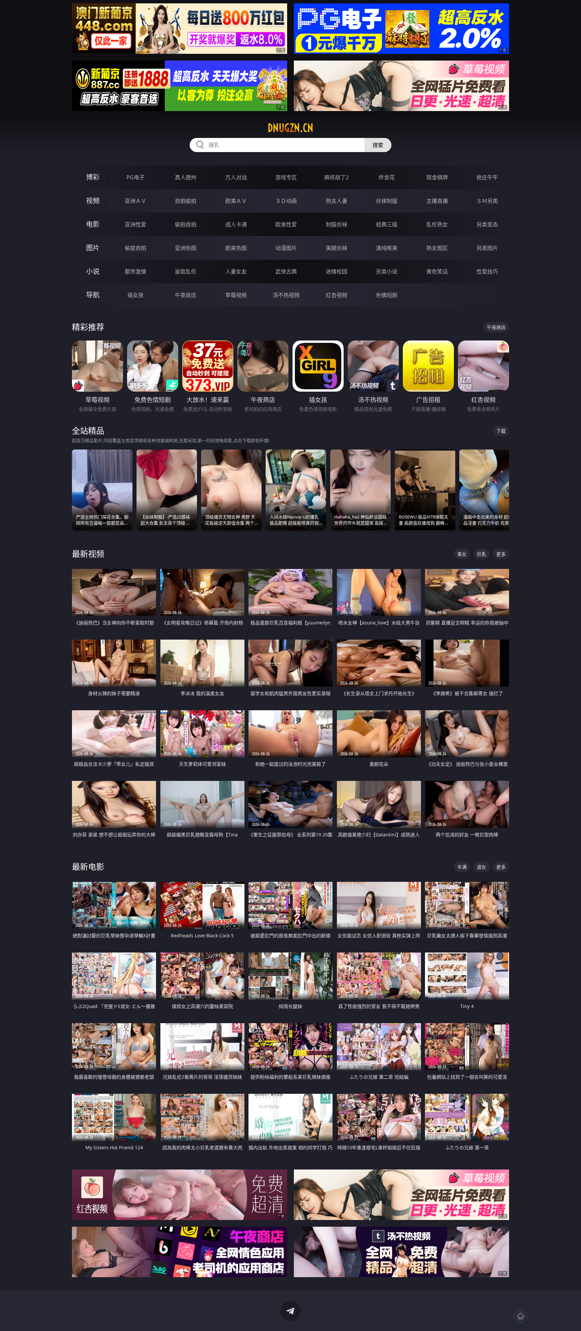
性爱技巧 (487, 271)
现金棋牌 (437, 177)
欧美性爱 (286, 224)
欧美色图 (236, 248)
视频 (93, 200)
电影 (93, 224)
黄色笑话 (437, 271)
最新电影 (88, 866)
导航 (93, 294)
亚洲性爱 (135, 224)
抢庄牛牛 (487, 177)
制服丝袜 (336, 224)
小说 (93, 271)
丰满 (462, 867)
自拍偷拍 (185, 201)
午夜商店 (185, 295)
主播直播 (437, 201)
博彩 (93, 177)
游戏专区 (286, 177)
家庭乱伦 (185, 271)
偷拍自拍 (185, 224)
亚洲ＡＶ (135, 201)
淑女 (481, 867)
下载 (501, 431)
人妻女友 (236, 271)
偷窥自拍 (135, 248)
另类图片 (487, 248)
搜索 (378, 145)
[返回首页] (520, 1316)
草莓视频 (236, 295)
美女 (462, 554)
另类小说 (386, 271)
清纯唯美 (386, 248)
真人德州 (185, 177)
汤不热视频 (286, 295)
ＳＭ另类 (487, 201)
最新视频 (88, 553)
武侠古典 (286, 271)
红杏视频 (336, 295)
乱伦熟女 (437, 224)
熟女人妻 (336, 201)
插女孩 (135, 295)
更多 (501, 554)
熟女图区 (437, 248)
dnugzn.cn (290, 128)
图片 (93, 247)
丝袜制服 (386, 201)
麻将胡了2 (336, 177)
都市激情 (135, 271)
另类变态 (487, 224)
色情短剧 (386, 295)
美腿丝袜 (336, 248)
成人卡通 (236, 224)
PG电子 (135, 177)
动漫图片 (286, 248)
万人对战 (236, 177)
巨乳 (481, 554)
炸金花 (387, 177)
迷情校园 (336, 271)
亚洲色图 (185, 248)
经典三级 (386, 224)
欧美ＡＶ (236, 201)
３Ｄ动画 (286, 201)
